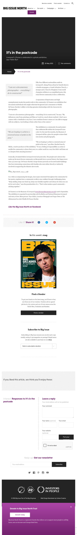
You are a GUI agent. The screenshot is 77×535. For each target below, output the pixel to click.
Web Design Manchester (48, 498)
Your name (49, 421)
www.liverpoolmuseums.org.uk (45, 192)
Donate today (20, 515)
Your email (62, 421)
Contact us (67, 3)
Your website (46, 432)
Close (71, 507)
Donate (32, 12)
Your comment (47, 406)
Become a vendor (47, 3)
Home (9, 71)
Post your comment (66, 438)
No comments (66, 63)
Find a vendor (58, 3)
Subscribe (59, 464)
